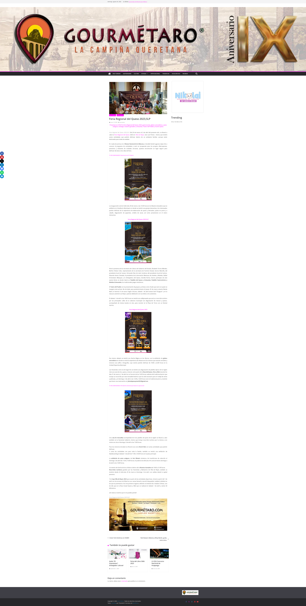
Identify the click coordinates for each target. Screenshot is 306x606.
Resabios (185, 73)
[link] (122, 135)
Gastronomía (127, 73)
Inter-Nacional (155, 73)
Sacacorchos (176, 73)
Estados (143, 73)
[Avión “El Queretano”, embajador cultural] (117, 550)
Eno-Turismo (116, 73)
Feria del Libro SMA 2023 (137, 562)
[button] (147, 74)
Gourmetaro (122, 122)
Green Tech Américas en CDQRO (119, 538)
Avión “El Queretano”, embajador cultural (116, 563)
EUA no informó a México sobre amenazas (140, 1)
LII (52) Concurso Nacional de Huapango (158, 563)
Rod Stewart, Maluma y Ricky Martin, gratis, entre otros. (154, 539)
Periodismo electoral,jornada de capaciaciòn (132, 385)
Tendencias (165, 73)
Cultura (136, 73)
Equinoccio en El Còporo (127, 155)
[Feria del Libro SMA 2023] (138, 550)
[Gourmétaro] (109, 74)
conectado (124, 581)
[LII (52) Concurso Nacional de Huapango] (159, 550)
